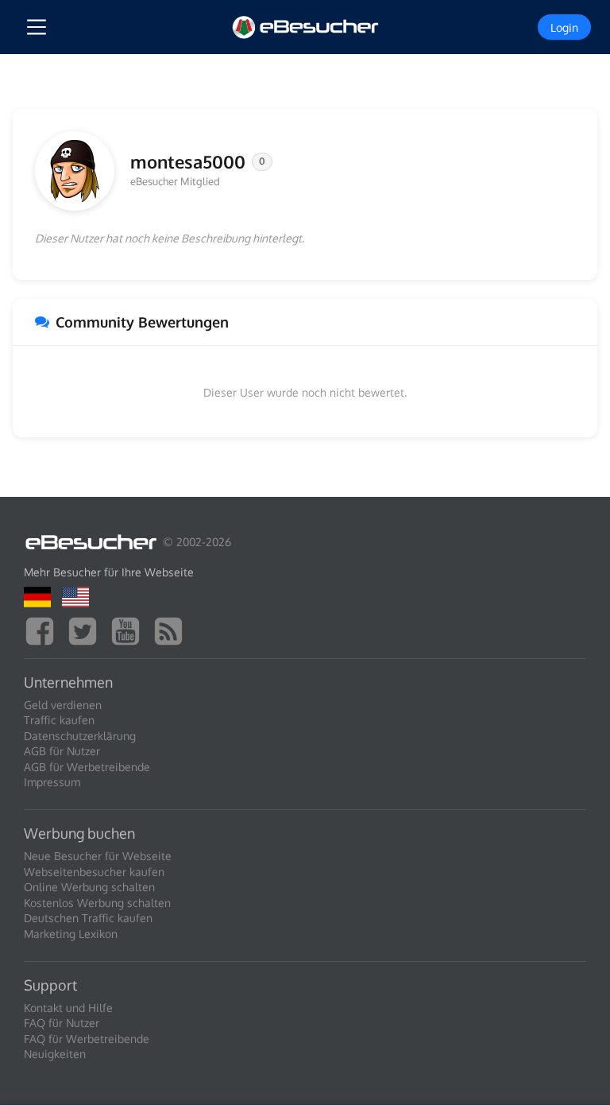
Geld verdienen (63, 704)
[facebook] (44, 629)
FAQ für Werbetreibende (86, 1038)
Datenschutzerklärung (80, 735)
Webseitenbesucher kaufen (94, 871)
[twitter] (86, 629)
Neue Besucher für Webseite (98, 856)
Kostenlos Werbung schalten (97, 902)
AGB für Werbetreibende (87, 767)
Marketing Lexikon (71, 933)
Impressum (52, 782)
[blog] (172, 629)
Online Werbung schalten (89, 887)
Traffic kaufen (59, 720)
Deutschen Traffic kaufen (88, 918)
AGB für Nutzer (62, 751)
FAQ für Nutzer (61, 1022)
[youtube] (129, 629)
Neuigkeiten (55, 1053)
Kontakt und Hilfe (68, 1007)
